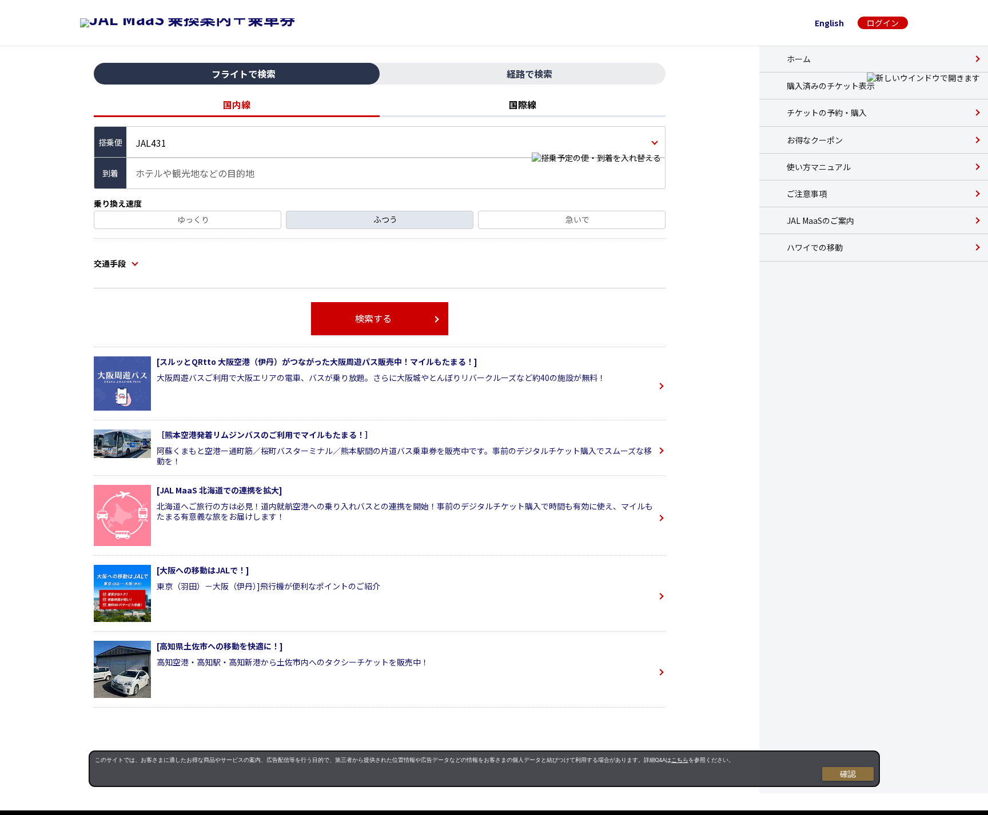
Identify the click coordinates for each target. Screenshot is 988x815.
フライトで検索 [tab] (244, 74)
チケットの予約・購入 (827, 112)
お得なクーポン (815, 140)
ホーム (799, 59)
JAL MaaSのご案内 (820, 220)
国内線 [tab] (236, 104)
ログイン (883, 23)
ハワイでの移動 (815, 247)
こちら (679, 760)
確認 (848, 773)
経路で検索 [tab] (529, 74)
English (829, 23)
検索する (373, 318)
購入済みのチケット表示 (831, 85)
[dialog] (484, 768)
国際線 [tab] (522, 104)
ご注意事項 (807, 193)
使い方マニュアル (819, 166)
